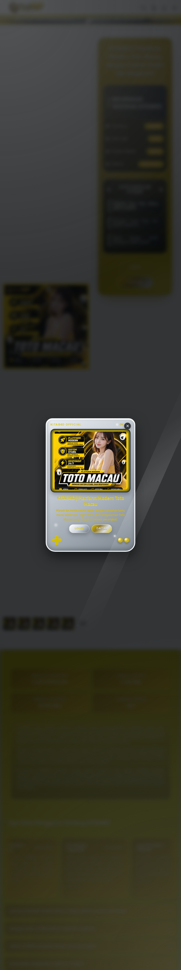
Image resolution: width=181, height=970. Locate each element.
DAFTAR (101, 528)
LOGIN (79, 528)
